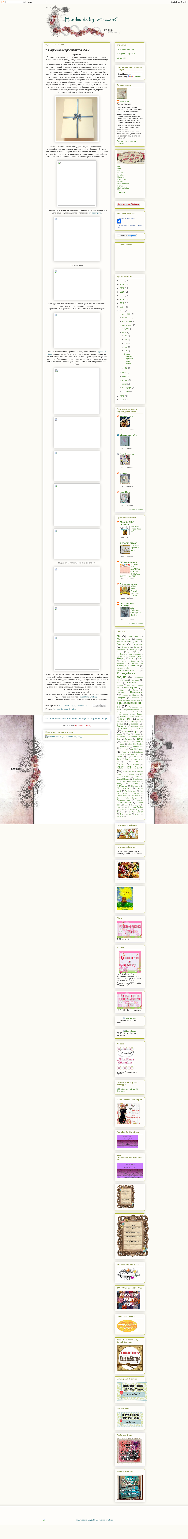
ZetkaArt (121, 192)
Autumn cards (126, 752)
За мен (131, 659)
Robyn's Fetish (122, 796)
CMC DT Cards (130, 767)
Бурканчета (126, 647)
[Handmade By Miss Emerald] (119, 223)
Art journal (124, 749)
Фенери (137, 734)
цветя (140, 739)
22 (126, 339)
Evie (119, 170)
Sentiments (139, 800)
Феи (128, 734)
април (125, 380)
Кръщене (64, 709)
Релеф (123, 716)
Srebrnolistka (123, 188)
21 (126, 343)
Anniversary (138, 747)
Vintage (137, 814)
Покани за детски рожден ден (128, 700)
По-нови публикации (55, 718)
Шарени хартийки (128, 435)
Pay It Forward (130, 791)
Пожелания (135, 698)
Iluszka (120, 175)
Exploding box (138, 779)
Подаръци (121, 698)
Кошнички (123, 680)
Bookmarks (135, 754)
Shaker (125, 805)
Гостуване (128, 652)
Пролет (140, 714)
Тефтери (126, 731)
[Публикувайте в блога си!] (96, 705)
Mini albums (135, 786)
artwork (123, 473)
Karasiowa (121, 179)
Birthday (123, 754)
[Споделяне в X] (99, 705)
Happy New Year (134, 781)
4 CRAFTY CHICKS (128, 543)
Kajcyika (121, 177)
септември (127, 325)
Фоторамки (121, 736)
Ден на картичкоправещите (131, 654)
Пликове (135, 695)
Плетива (125, 695)
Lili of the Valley (133, 784)
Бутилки (137, 647)
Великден (134, 649)
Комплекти (139, 677)
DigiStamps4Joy (131, 774)
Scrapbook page (124, 800)
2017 (122, 295)
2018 (122, 292)
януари (125, 391)
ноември (126, 317)
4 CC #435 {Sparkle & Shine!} (134, 547)
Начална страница (76, 718)
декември (127, 314)
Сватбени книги (137, 726)
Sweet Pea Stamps (126, 809)
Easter (137, 777)
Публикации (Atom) (83, 726)
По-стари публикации (97, 718)
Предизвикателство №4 (125, 714)
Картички (135, 666)
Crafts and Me (128, 771)
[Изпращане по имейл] (94, 705)
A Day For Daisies (135, 744)
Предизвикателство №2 (131, 710)
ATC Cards (137, 749)
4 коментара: (83, 705)
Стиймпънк (125, 729)
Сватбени (121, 726)
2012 (122, 396)
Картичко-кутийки (123, 668)
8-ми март (133, 636)
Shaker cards (135, 805)
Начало (135, 690)
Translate (137, 77)
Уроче (119, 734)
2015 (122, 303)
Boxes (119, 757)
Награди (121, 690)
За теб (140, 659)
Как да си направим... (127, 53)
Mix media (123, 788)
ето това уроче (95, 213)
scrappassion (126, 416)
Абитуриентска (123, 639)
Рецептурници (135, 716)
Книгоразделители (125, 670)
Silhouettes (120, 807)
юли (124, 332)
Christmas (134, 764)
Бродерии (121, 58)
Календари (120, 663)
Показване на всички (135, 509)
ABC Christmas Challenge (127, 604)
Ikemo (120, 186)
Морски (120, 685)
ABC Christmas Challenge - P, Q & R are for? (135, 612)
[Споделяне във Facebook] (101, 705)
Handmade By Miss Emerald (126, 218)
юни (124, 372)
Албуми (56, 709)
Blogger (111, 1520)
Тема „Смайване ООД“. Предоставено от (91, 1520)
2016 (122, 299)
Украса (136, 731)
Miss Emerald (126, 101)
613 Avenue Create (128, 562)
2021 (122, 281)
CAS (126, 762)
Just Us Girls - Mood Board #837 (135, 529)
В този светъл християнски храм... (68, 50)
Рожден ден (123, 719)
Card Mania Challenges (89, 697)
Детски (122, 656)
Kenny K (120, 784)
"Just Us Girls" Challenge (127, 523)
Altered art (124, 747)
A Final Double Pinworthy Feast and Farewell (134, 591)
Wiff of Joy (120, 816)
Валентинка (121, 649)
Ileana (120, 173)
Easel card (125, 777)
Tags (138, 810)
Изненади (135, 661)
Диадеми (132, 656)
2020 (122, 284)
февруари (127, 387)
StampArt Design (135, 807)
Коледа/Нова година (126, 675)
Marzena (121, 181)
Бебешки (121, 644)
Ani (118, 166)
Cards (127, 759)
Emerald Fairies (123, 779)
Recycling (136, 793)
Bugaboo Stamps (133, 757)
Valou (119, 190)
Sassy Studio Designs (127, 798)
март (124, 384)
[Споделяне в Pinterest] (104, 705)
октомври (126, 321)
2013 (122, 310)
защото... (123, 661)
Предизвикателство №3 (127, 712)
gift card (122, 781)
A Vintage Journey (128, 584)
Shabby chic (125, 802)
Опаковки (120, 692)
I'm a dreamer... (127, 454)
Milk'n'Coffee (122, 786)
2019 (122, 288)
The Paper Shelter (135, 812)
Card (119, 759)
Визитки (119, 652)
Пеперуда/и (136, 692)
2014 (122, 307)
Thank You (120, 812)
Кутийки (72, 709)
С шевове (133, 724)
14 (126, 351)
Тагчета (139, 728)
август (125, 329)
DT (141, 774)
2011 (122, 400)
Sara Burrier (135, 796)
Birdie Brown (138, 752)
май (124, 376)
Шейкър (126, 742)
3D (118, 636)
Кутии (119, 683)
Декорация (139, 652)
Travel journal (125, 814)
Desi (119, 168)
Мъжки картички (130, 687)
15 (126, 347)
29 (126, 336)
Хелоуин (128, 739)
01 (126, 368)
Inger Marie (125, 492)
